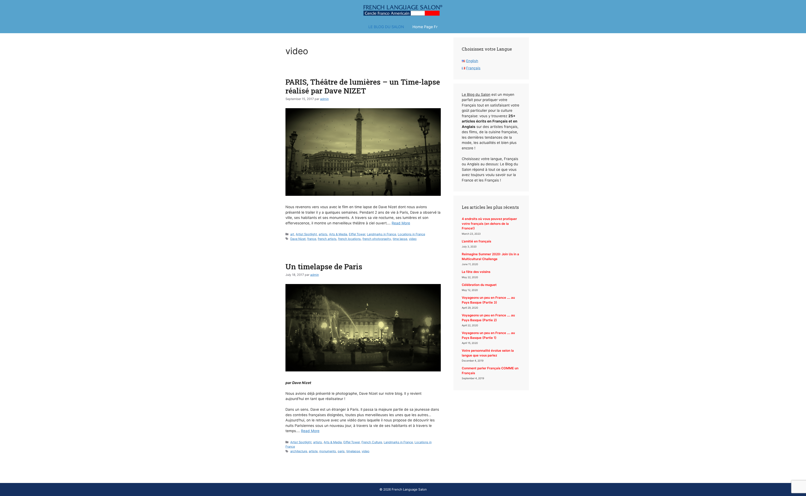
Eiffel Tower (357, 234)
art (292, 234)
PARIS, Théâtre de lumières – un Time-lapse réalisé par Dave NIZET (362, 86)
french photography (376, 239)
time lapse (400, 239)
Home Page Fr (425, 27)
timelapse (353, 451)
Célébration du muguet (479, 285)
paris (341, 451)
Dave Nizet (298, 239)
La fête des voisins (476, 272)
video (413, 239)
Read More (401, 223)
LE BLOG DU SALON (386, 27)
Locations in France (411, 234)
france (311, 239)
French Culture (371, 442)
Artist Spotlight (306, 234)
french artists (327, 239)
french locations (349, 239)
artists (323, 234)
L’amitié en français (476, 241)
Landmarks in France (381, 234)
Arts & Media (338, 234)
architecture (298, 451)
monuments (327, 451)
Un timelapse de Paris (323, 266)
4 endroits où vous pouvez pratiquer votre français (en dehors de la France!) (489, 223)
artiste (313, 451)
